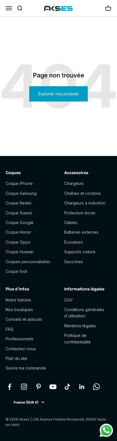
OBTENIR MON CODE (86, 239)
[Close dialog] (110, 196)
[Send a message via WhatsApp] (106, 430)
